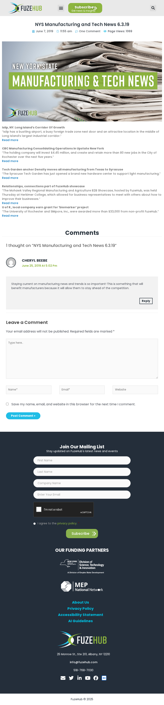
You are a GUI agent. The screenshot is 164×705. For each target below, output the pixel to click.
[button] (61, 8)
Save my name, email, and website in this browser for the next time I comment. (73, 404)
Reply (146, 301)
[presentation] (63, 510)
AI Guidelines (80, 621)
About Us (80, 602)
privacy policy (67, 523)
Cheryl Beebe (34, 260)
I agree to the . (58, 523)
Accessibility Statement (80, 615)
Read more (10, 140)
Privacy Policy (80, 609)
